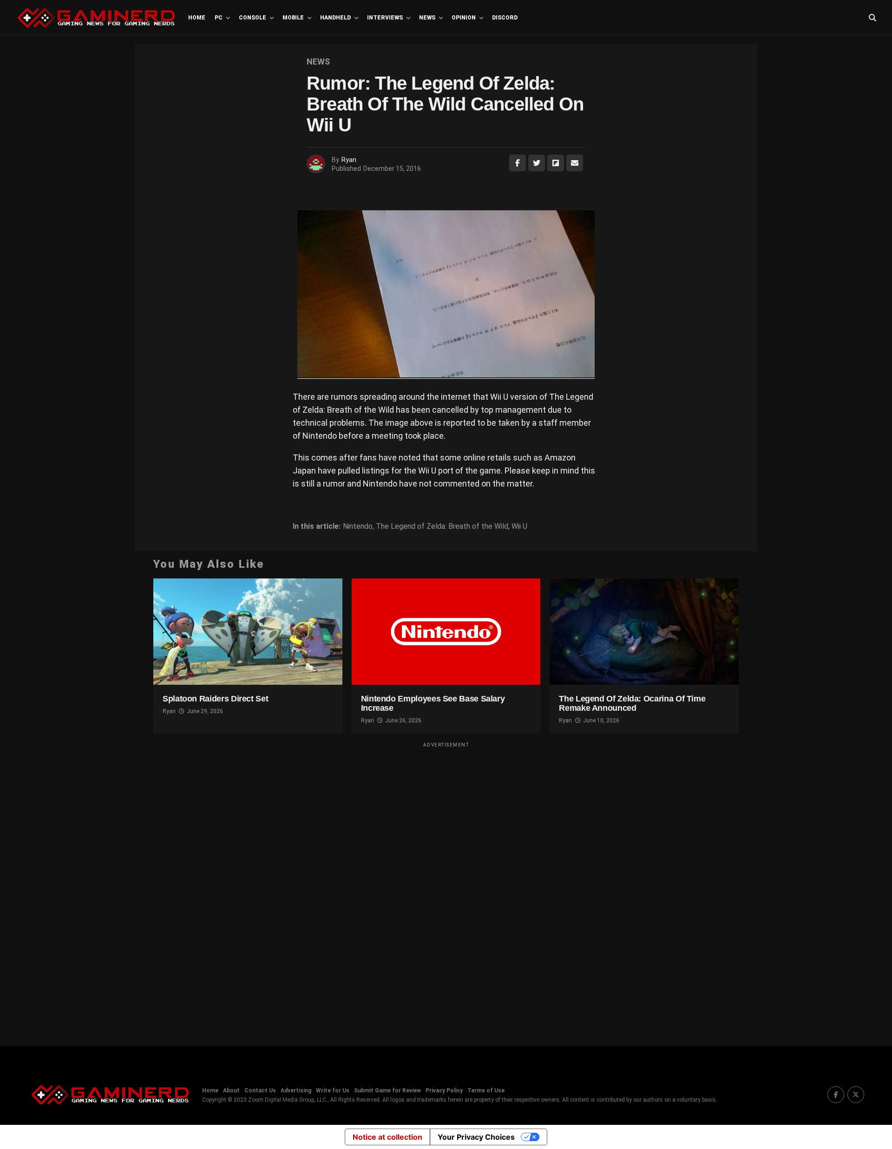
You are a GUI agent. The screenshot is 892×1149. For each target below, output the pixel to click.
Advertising (296, 1090)
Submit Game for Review (387, 1090)
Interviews (385, 17)
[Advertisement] (446, 888)
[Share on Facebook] (517, 163)
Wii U (519, 526)
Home (196, 17)
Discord (505, 17)
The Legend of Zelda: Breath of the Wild (442, 526)
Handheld (335, 17)
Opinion (464, 17)
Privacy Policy (444, 1090)
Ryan (348, 159)
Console (252, 17)
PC (219, 17)
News (427, 17)
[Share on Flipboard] (555, 163)
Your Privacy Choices (476, 1137)
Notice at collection (387, 1137)
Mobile (293, 17)
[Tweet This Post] (536, 163)
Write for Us (332, 1090)
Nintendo (358, 526)
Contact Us (260, 1090)
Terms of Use (486, 1090)
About (231, 1090)
